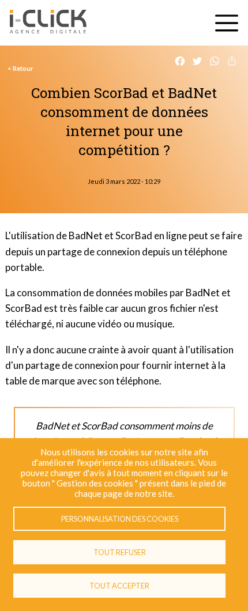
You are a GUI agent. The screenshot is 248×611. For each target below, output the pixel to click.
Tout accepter (119, 585)
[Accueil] (48, 23)
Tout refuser (119, 552)
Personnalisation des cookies (119, 518)
